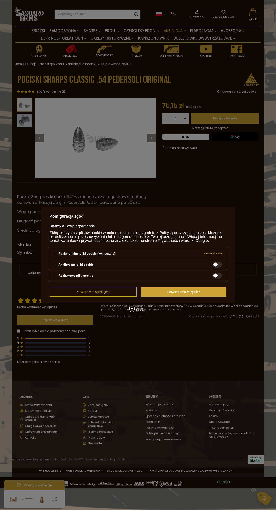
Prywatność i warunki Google (183, 240)
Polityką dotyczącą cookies (182, 233)
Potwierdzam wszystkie (183, 291)
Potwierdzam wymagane (93, 291)
